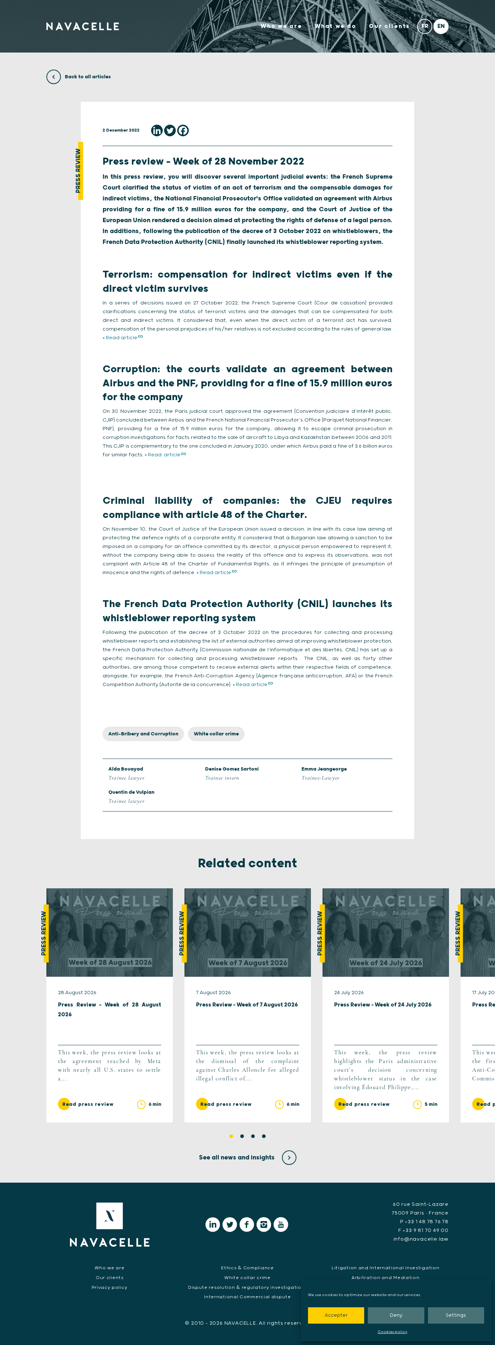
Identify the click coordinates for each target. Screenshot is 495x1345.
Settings (456, 1315)
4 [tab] (263, 1136)
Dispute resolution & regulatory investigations (247, 1287)
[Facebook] (183, 130)
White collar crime (216, 734)
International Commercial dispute (247, 1297)
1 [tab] (231, 1136)
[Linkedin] (157, 130)
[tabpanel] (109, 1005)
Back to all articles (87, 77)
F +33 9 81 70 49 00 (423, 1230)
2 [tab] (242, 1136)
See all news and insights (237, 1157)
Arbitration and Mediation (386, 1277)
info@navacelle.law (421, 1239)
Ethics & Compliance (247, 1268)
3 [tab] (253, 1136)
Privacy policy (109, 1287)
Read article (121, 338)
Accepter (336, 1315)
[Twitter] (170, 130)
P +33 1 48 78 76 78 (424, 1222)
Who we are (281, 26)
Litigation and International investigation (385, 1268)
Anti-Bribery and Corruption (143, 734)
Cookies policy (392, 1332)
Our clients (389, 26)
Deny (396, 1315)
